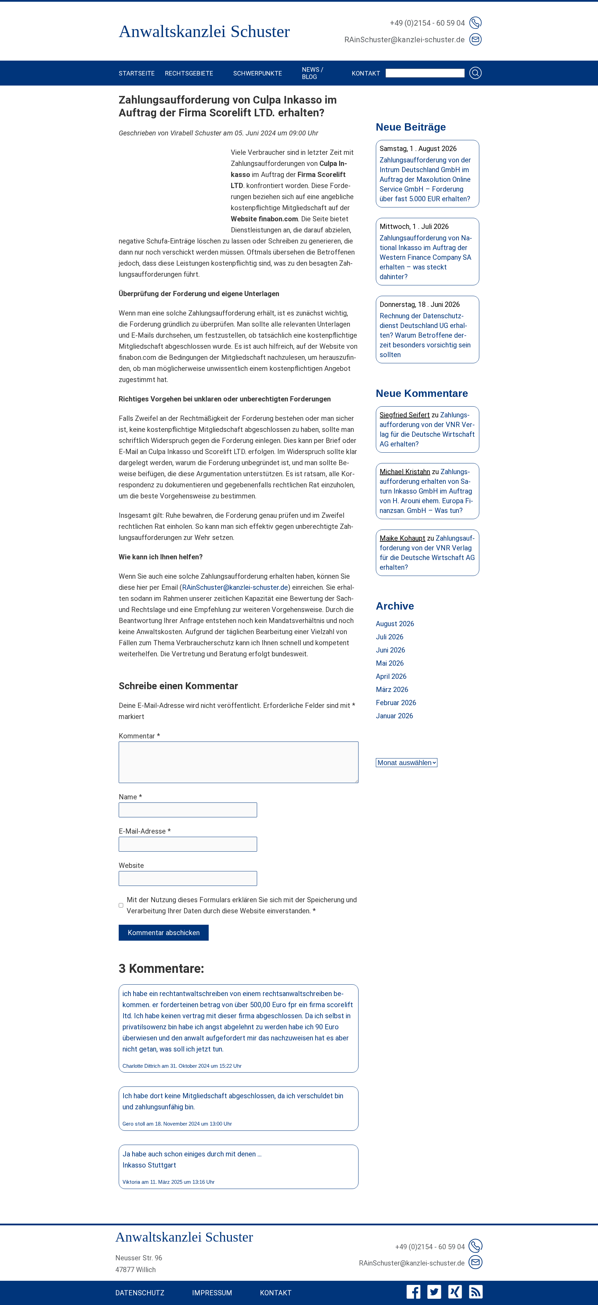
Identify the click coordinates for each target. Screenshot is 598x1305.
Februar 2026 (396, 703)
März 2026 (392, 689)
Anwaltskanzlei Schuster (204, 31)
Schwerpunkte (257, 73)
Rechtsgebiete (189, 73)
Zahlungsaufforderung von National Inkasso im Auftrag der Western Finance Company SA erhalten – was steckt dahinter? (426, 257)
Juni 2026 (390, 650)
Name (130, 797)
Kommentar (139, 736)
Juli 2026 (390, 637)
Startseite (137, 73)
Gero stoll (134, 1124)
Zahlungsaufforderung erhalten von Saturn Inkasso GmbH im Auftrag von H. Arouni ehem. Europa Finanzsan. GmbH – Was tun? (426, 491)
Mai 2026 (390, 663)
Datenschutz (139, 1293)
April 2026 (391, 676)
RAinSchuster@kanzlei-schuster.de (235, 587)
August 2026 (395, 624)
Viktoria (131, 1182)
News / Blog (312, 73)
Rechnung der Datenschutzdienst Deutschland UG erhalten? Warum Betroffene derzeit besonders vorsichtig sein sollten (425, 335)
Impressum (212, 1293)
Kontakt (366, 73)
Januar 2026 (394, 716)
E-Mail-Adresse (145, 831)
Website (131, 865)
